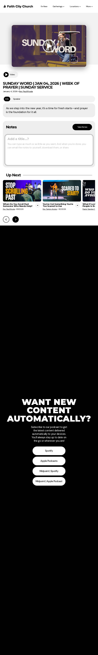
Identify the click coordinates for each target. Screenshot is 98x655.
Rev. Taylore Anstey (50, 209)
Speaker (16, 99)
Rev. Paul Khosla (26, 91)
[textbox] (49, 150)
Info (7, 99)
